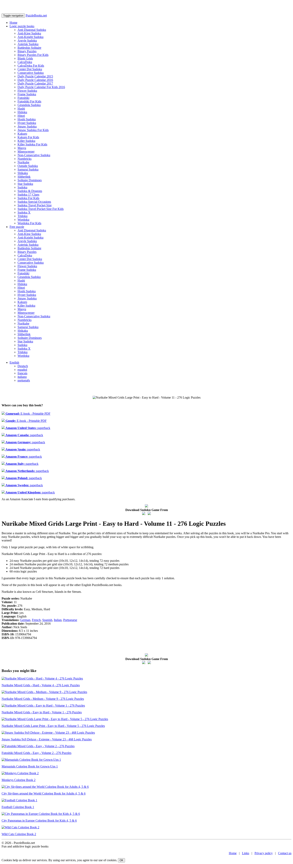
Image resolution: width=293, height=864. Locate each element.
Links (245, 853)
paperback (27, 428)
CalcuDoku (25, 62)
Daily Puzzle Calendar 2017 (35, 83)
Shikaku (23, 173)
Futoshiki (23, 97)
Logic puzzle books (22, 26)
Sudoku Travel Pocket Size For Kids (41, 209)
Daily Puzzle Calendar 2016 (35, 80)
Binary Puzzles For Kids (33, 55)
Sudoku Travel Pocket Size (35, 205)
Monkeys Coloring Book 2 (18, 780)
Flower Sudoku (27, 90)
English (14, 362)
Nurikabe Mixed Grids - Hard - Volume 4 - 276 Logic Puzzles (41, 685)
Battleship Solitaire (29, 47)
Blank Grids (25, 58)
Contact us (284, 853)
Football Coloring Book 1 (18, 807)
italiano (22, 376)
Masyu (22, 148)
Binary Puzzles (27, 51)
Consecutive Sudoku (31, 72)
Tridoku (23, 216)
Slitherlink (24, 176)
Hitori (21, 115)
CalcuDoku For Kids (31, 65)
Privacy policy (264, 853)
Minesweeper (26, 151)
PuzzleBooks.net (36, 15)
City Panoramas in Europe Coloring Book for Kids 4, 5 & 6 (39, 820)
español (22, 369)
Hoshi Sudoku (27, 119)
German (25, 620)
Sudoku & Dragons (30, 191)
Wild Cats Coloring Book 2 (19, 834)
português (24, 380)
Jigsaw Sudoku (27, 126)
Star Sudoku (25, 183)
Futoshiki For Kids (29, 101)
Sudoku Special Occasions (34, 201)
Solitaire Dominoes (30, 180)
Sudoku (22, 187)
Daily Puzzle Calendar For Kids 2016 (41, 87)
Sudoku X (24, 212)
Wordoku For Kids (29, 223)
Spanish (47, 620)
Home (13, 22)
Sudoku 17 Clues (28, 194)
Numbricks (24, 158)
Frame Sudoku (27, 94)
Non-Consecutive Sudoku (34, 155)
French (36, 620)
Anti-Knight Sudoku (30, 37)
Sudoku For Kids (28, 198)
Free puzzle (17, 226)
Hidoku (22, 112)
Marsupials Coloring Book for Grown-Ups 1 (30, 766)
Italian (58, 620)
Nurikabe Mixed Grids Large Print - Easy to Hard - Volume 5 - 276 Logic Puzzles (53, 725)
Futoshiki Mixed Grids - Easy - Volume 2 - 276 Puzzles (36, 753)
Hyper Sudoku (27, 123)
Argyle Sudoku (27, 40)
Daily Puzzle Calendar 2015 (35, 76)
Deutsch (23, 366)
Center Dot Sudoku (30, 69)
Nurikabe (23, 162)
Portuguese (70, 620)
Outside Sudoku (28, 166)
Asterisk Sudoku (28, 44)
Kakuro (22, 133)
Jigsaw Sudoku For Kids (33, 130)
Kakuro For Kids (28, 137)
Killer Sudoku (26, 140)
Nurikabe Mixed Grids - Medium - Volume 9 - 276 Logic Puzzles (43, 698)
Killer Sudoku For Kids (32, 144)
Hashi (21, 108)
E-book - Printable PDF (27, 413)
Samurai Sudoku (28, 169)
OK (121, 860)
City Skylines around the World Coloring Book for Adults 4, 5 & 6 (44, 793)
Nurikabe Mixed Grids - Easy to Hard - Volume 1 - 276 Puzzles (42, 712)
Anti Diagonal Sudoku (32, 29)
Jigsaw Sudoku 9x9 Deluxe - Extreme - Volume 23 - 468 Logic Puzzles (47, 739)
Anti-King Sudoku (29, 33)
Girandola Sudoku (29, 105)
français (22, 373)
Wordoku (23, 219)
